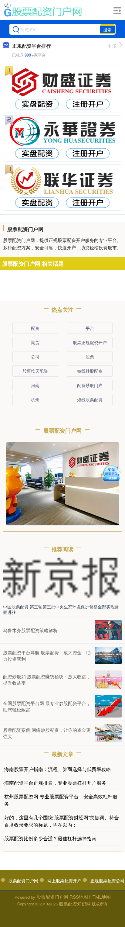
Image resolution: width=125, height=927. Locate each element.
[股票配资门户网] (42, 10)
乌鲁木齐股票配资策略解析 (30, 630)
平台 (90, 328)
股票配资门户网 (23, 880)
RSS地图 (78, 897)
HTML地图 (100, 897)
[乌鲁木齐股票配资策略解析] (108, 630)
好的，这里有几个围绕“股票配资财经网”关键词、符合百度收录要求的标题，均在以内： (61, 821)
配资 (35, 328)
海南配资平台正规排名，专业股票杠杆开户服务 (55, 782)
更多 (112, 45)
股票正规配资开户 (90, 342)
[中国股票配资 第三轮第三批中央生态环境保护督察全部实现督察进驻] (62, 579)
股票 (90, 357)
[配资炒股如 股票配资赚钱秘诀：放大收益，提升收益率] (108, 679)
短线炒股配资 (90, 371)
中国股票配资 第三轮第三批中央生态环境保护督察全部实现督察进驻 (61, 609)
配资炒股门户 (90, 385)
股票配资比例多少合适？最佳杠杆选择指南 (50, 838)
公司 (35, 357)
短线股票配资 (90, 399)
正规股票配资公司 (107, 880)
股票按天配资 (35, 371)
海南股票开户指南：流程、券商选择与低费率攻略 (57, 769)
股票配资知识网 (75, 903)
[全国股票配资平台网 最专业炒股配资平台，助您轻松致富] (108, 706)
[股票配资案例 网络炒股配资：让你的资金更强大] (108, 733)
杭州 (35, 399)
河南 (35, 385)
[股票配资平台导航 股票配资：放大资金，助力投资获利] (108, 655)
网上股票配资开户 (64, 880)
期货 (35, 342)
